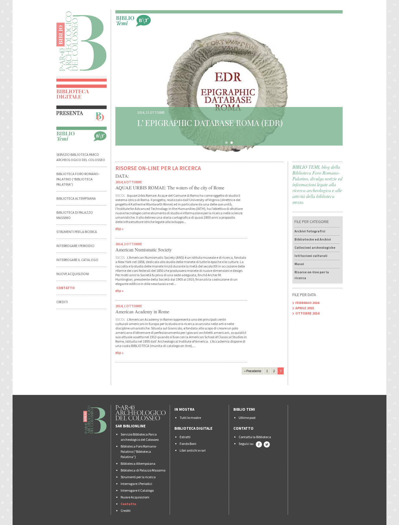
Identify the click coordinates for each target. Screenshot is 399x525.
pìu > (119, 229)
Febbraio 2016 (307, 303)
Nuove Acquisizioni (72, 274)
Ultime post (247, 417)
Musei (299, 264)
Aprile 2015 (304, 308)
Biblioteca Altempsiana (76, 198)
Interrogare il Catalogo (77, 260)
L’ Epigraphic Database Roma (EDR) (210, 122)
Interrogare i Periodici (75, 245)
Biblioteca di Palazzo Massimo (143, 470)
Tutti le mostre (190, 417)
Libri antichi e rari (193, 450)
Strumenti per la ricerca (76, 231)
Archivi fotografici (309, 231)
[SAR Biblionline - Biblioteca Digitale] (81, 95)
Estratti (185, 437)
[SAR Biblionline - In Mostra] (81, 116)
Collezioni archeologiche (314, 247)
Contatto (65, 288)
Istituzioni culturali (310, 255)
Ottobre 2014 (307, 313)
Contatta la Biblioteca (255, 437)
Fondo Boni (188, 443)
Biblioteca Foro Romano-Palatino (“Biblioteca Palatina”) (78, 179)
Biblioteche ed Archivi (312, 239)
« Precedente (252, 371)
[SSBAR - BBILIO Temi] (133, 20)
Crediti (62, 302)
